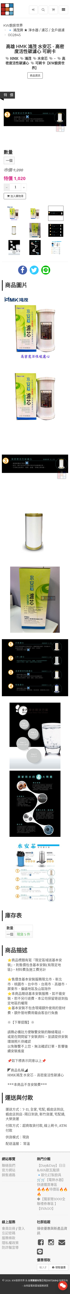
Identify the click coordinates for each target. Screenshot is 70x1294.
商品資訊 (35, 75)
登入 (21, 1228)
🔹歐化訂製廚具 (49, 1175)
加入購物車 (17, 196)
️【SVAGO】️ (46, 1208)
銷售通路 (8, 1175)
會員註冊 (8, 1228)
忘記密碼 (8, 1233)
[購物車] (53, 10)
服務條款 (8, 1238)
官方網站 (8, 1170)
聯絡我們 (8, 1165)
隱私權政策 (10, 1243)
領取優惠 (60, 1267)
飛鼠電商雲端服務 (35, 1285)
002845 (14, 35)
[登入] (33, 10)
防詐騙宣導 (10, 1247)
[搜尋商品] (43, 10)
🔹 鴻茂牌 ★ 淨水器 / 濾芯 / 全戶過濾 (36, 30)
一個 (9, 161)
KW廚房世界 (13, 25)
